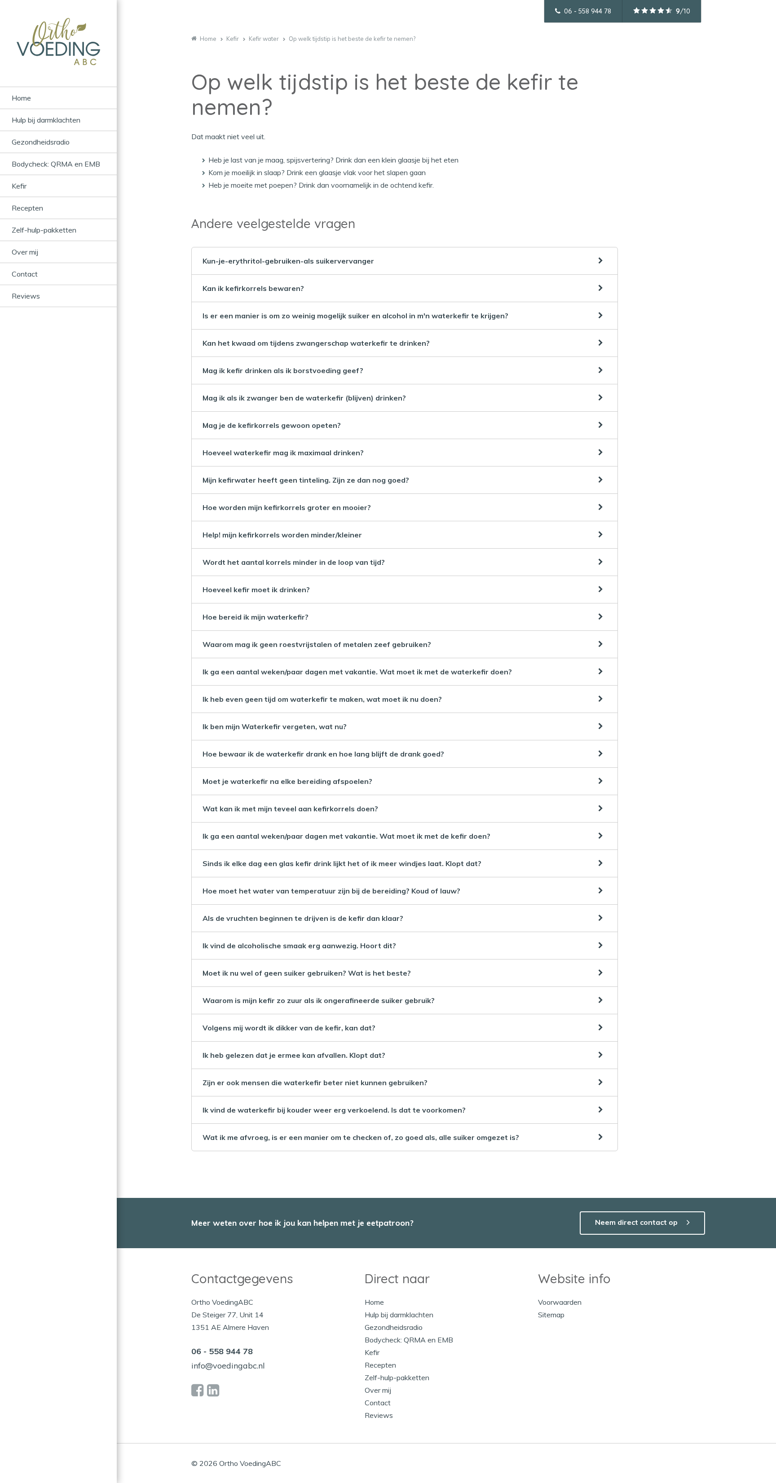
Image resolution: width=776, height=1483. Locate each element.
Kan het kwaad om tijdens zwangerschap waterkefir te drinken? (316, 343)
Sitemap (551, 1314)
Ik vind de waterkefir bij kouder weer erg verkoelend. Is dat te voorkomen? (334, 1109)
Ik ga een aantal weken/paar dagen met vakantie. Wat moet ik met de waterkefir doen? (357, 671)
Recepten (27, 207)
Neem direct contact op (636, 1222)
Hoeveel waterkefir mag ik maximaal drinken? (283, 452)
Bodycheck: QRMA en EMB (56, 163)
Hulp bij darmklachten (46, 119)
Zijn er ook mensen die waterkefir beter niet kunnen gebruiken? (315, 1082)
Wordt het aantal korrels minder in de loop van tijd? (294, 562)
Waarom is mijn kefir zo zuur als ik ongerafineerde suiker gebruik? (319, 1000)
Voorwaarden (560, 1302)
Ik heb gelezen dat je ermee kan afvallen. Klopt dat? (294, 1055)
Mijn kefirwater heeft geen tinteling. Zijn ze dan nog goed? (306, 479)
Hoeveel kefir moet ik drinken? (256, 589)
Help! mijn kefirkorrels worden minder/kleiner (282, 534)
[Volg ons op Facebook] (197, 1390)
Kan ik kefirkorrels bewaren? (253, 288)
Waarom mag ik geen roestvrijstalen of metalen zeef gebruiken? (317, 644)
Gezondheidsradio (41, 141)
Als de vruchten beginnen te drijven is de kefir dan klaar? (303, 918)
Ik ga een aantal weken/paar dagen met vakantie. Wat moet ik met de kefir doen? (346, 836)
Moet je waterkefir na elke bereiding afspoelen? (287, 781)
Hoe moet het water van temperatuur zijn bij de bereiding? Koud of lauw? (331, 890)
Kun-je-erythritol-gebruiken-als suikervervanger (288, 260)
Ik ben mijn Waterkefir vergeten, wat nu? (275, 726)
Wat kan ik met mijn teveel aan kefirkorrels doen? (290, 808)
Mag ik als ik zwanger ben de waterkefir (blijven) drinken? (304, 397)
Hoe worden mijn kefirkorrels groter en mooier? (287, 507)
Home (21, 97)
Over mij (25, 251)
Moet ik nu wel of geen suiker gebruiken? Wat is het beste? (307, 972)
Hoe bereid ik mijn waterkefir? (256, 616)
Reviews (26, 295)
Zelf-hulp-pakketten (44, 229)
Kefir (19, 185)
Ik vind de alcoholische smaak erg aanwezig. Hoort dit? (299, 945)
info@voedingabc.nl (228, 1365)
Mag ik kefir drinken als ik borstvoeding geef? (283, 370)
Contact (25, 273)
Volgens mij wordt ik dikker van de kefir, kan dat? (289, 1027)
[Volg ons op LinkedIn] (213, 1390)
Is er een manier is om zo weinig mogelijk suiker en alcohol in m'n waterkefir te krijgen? (355, 315)
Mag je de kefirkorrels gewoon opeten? (272, 425)
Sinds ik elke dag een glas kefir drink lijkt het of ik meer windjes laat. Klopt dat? (342, 863)
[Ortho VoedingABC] (58, 52)
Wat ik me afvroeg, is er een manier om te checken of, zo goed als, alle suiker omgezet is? (361, 1137)
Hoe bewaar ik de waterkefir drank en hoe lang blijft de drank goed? (323, 753)
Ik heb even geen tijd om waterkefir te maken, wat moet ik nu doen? (322, 699)
